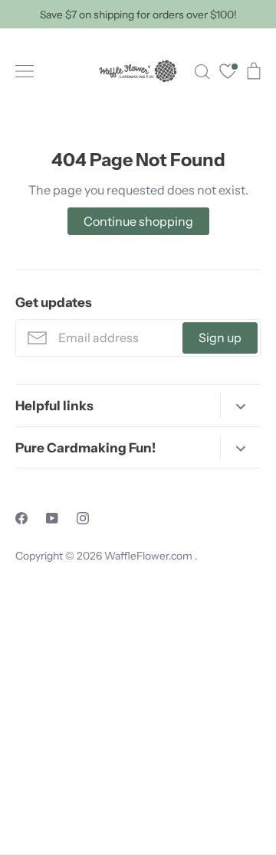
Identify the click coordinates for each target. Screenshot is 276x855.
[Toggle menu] (24, 71)
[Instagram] (82, 518)
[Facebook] (21, 518)
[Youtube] (52, 518)
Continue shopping (138, 221)
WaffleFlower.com (149, 556)
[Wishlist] (228, 73)
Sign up (220, 337)
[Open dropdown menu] (240, 405)
